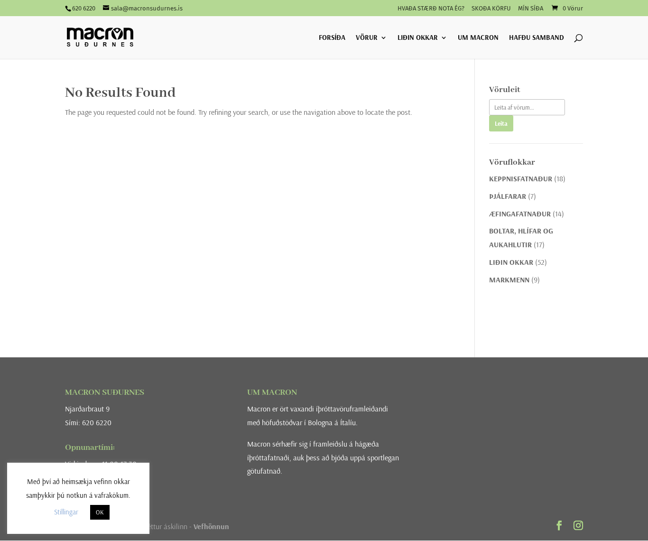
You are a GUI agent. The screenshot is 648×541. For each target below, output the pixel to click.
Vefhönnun (211, 526)
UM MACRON (478, 38)
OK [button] (100, 512)
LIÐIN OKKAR (418, 38)
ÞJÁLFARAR (507, 196)
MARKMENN (509, 279)
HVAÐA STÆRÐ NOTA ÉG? (431, 8)
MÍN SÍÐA (530, 8)
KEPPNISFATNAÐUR (520, 178)
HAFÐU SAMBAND (536, 38)
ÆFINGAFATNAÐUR (520, 213)
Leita (501, 123)
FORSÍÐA (332, 38)
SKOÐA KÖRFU (491, 8)
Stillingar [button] (66, 511)
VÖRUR (367, 38)
